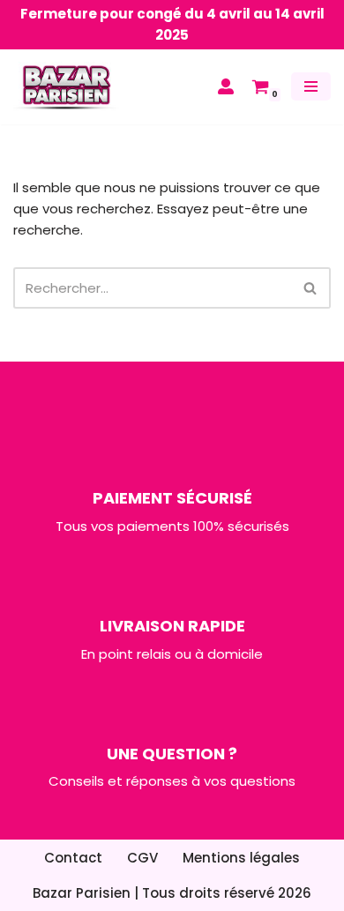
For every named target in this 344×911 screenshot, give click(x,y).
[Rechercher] (311, 288)
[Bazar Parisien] (66, 87)
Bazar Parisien (82, 893)
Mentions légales (241, 857)
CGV (142, 857)
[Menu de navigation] (311, 86)
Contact (73, 857)
